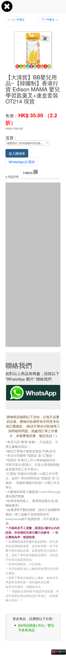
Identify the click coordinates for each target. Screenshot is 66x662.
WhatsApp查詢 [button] (22, 161)
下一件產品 (50, 19)
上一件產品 (16, 19)
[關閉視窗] (6, 10)
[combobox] (27, 142)
